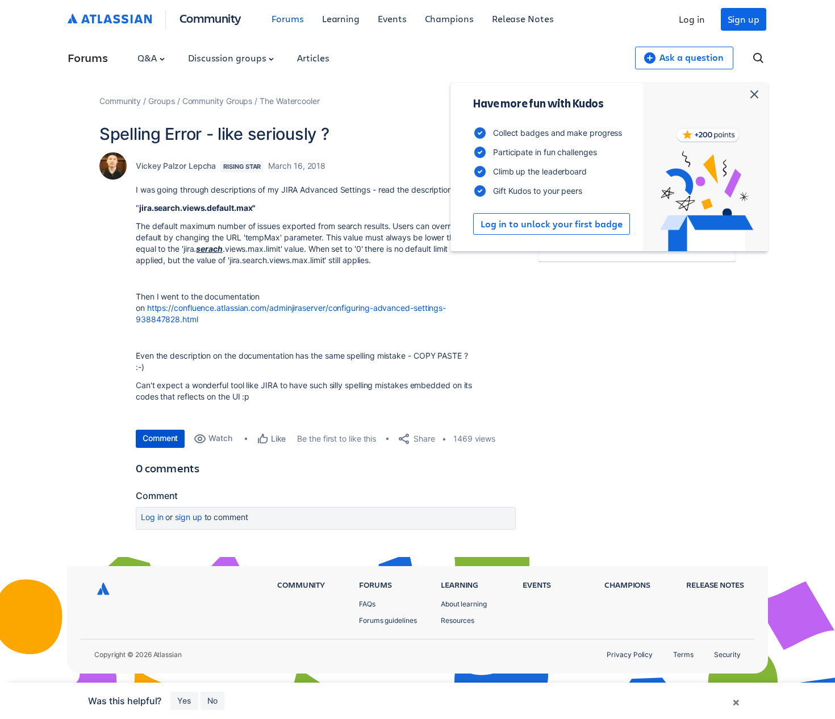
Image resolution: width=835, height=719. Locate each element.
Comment (160, 438)
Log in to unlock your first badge (552, 224)
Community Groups (217, 101)
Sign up (743, 19)
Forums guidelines (388, 620)
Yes (184, 700)
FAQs (367, 604)
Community (210, 18)
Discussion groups (228, 58)
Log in (692, 19)
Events (392, 18)
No (212, 700)
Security (727, 654)
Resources (457, 620)
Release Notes (523, 18)
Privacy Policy (630, 654)
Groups (161, 101)
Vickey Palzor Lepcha (176, 166)
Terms (683, 654)
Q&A (148, 58)
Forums (288, 18)
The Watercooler (290, 101)
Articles (313, 58)
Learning (341, 18)
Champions (449, 18)
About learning (464, 604)
